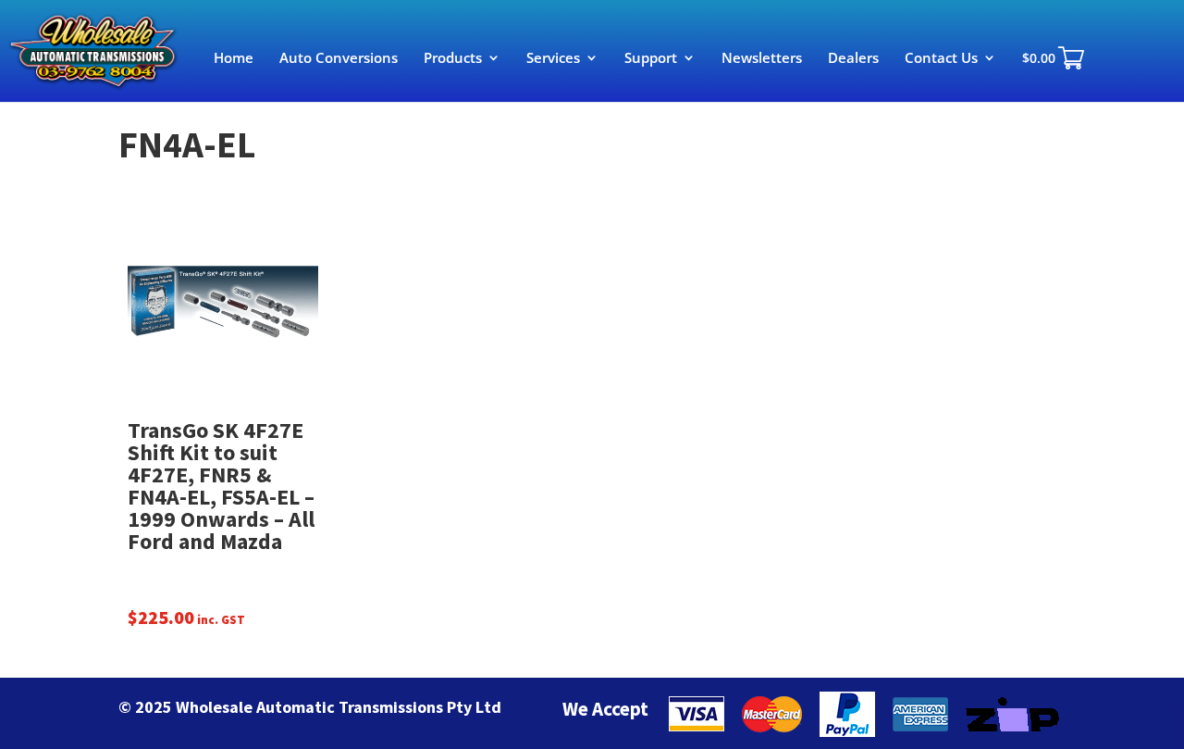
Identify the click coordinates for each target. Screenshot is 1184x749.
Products (453, 59)
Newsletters (762, 59)
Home (233, 59)
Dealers (853, 59)
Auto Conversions (338, 59)
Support (650, 59)
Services (553, 59)
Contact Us (941, 59)
